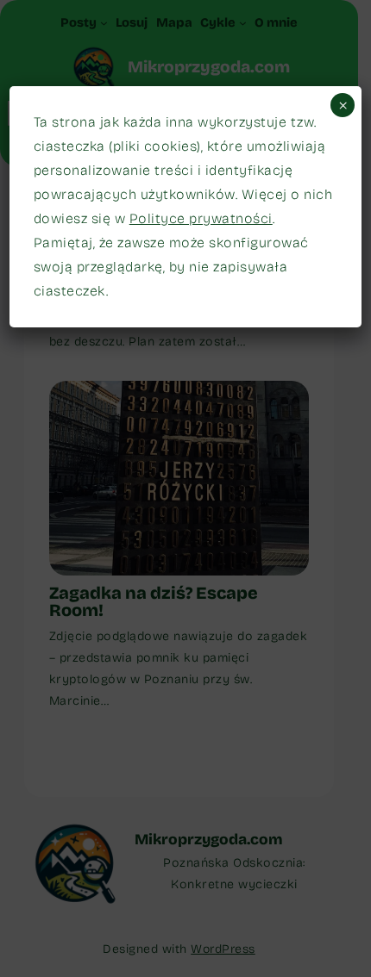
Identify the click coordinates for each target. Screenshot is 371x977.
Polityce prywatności (201, 218)
